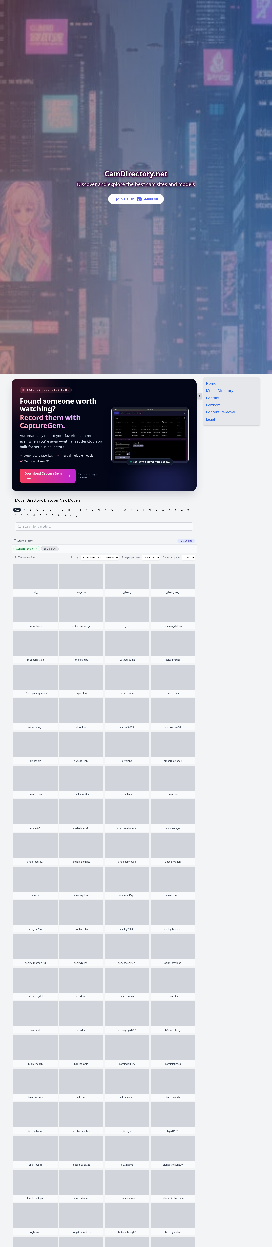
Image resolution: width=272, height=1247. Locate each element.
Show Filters (25, 541)
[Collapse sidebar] (199, 396)
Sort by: (75, 557)
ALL (17, 509)
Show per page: (171, 557)
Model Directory (219, 390)
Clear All (51, 548)
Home (211, 383)
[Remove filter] (36, 549)
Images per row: (131, 557)
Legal (210, 419)
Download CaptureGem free (43, 475)
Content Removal (220, 412)
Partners (213, 405)
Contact (212, 397)
